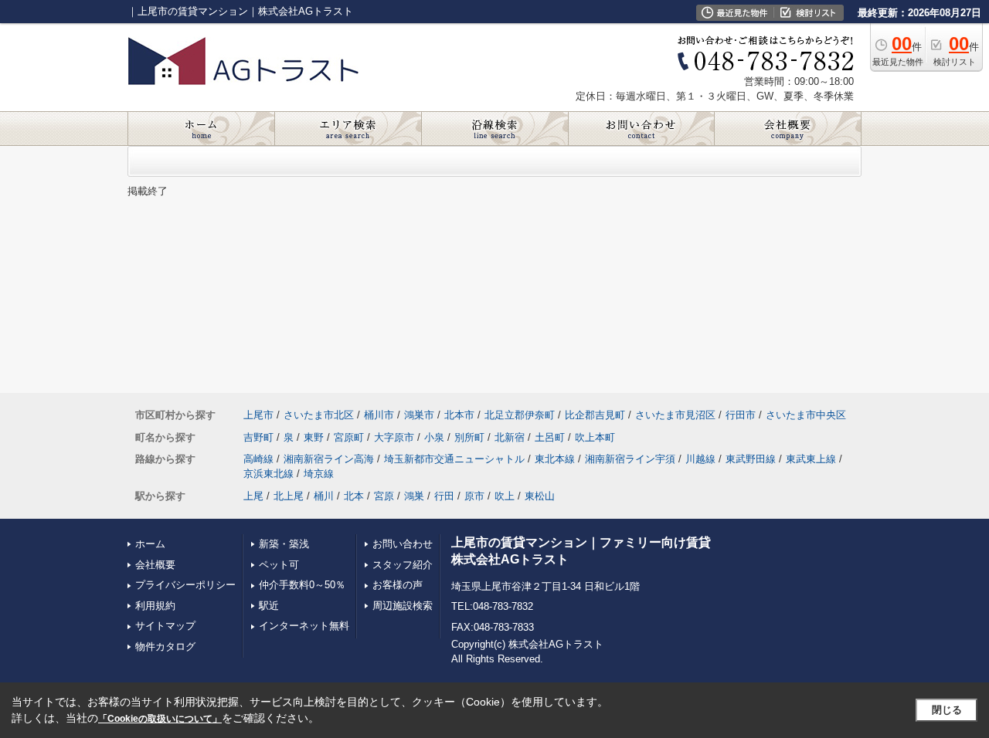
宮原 (384, 496)
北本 (354, 496)
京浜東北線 (268, 473)
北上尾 (289, 496)
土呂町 (550, 437)
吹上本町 (595, 437)
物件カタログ (165, 646)
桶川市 (379, 415)
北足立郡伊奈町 (519, 415)
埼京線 (319, 473)
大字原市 (394, 437)
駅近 (269, 605)
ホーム (150, 544)
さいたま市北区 (319, 415)
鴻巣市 (419, 415)
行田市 (741, 415)
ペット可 (279, 564)
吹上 (504, 496)
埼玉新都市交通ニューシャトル (454, 459)
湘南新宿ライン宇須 (630, 459)
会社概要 (155, 564)
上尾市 (258, 415)
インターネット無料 (304, 625)
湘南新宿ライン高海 (329, 459)
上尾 (253, 496)
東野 (314, 437)
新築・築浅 (284, 544)
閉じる (947, 710)
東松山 (540, 496)
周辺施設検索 (402, 605)
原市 (474, 496)
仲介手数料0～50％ (302, 585)
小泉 (434, 437)
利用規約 (155, 605)
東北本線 (555, 459)
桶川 (324, 496)
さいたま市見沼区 (675, 415)
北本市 (459, 415)
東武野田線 (751, 459)
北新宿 (509, 437)
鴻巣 (414, 496)
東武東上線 (811, 459)
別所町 (469, 437)
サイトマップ (165, 625)
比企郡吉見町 (595, 415)
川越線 (700, 459)
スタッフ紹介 (402, 564)
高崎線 (258, 459)
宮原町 (349, 437)
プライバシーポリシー (185, 585)
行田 (444, 496)
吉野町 (258, 437)
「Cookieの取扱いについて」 (160, 718)
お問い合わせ (402, 544)
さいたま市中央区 (806, 415)
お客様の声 (397, 585)
